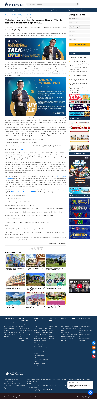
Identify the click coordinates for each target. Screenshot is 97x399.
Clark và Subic (53, 326)
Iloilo (50, 334)
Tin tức (32, 15)
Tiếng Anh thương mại (40, 330)
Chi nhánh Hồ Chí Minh (10, 326)
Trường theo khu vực (58, 10)
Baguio (51, 328)
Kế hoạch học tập (35, 10)
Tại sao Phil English (23, 10)
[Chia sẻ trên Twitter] (32, 248)
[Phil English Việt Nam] (14, 4)
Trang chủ (8, 15)
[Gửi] (77, 4)
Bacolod (51, 336)
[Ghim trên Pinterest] (38, 248)
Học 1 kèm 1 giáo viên (40, 344)
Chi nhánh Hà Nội (10, 324)
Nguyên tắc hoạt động (10, 332)
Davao (51, 330)
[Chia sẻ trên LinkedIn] (41, 248)
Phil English (12, 10)
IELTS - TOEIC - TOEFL (40, 328)
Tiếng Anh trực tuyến (40, 338)
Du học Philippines (72, 10)
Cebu (50, 324)
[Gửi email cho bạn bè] (35, 248)
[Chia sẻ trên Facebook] (30, 248)
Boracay (51, 338)
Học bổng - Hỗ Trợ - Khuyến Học (21, 15)
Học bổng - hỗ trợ (24, 328)
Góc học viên (82, 10)
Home (6, 10)
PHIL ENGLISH (9, 318)
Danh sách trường (47, 10)
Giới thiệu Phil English (10, 322)
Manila (51, 332)
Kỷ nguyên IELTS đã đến (41, 332)
